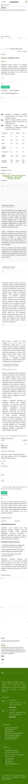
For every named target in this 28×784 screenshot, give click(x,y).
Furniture (3, 644)
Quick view (2, 663)
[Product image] (14, 621)
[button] (2, 659)
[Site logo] (14, 2)
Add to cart (5, 87)
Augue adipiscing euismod (10, 641)
